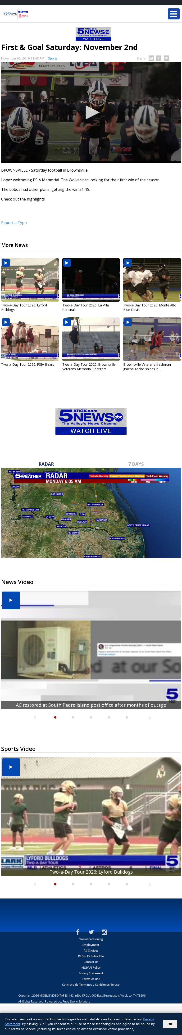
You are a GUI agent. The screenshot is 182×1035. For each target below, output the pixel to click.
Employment (90, 945)
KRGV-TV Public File (91, 956)
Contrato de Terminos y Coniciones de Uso (91, 985)
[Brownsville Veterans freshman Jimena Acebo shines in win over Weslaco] (152, 339)
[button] (91, 112)
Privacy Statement (91, 973)
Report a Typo (14, 222)
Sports (53, 58)
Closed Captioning (91, 939)
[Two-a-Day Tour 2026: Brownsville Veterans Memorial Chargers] (91, 339)
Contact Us (91, 962)
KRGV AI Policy (91, 968)
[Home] (32, 14)
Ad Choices (91, 950)
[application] (91, 112)
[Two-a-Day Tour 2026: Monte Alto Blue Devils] (152, 280)
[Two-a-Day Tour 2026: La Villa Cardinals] (91, 280)
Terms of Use (91, 979)
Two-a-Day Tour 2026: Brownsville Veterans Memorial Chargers (89, 366)
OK (170, 1024)
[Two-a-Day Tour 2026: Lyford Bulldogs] (30, 280)
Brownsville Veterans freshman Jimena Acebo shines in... (147, 366)
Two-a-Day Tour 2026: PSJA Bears (27, 364)
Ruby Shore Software (76, 1001)
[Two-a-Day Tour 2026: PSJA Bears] (30, 339)
